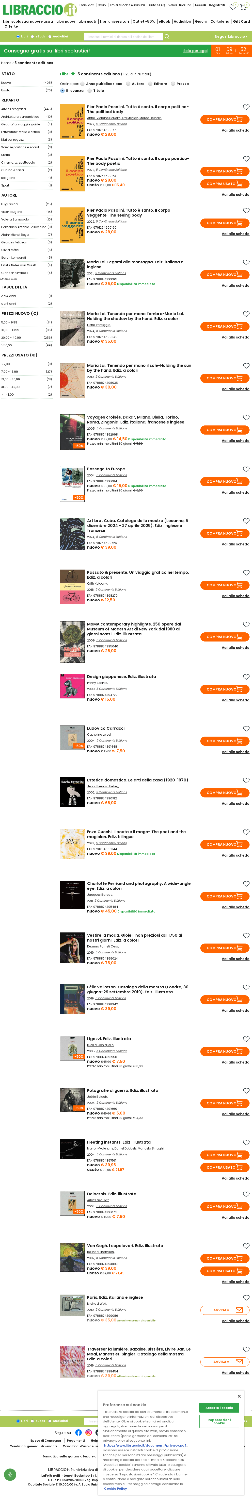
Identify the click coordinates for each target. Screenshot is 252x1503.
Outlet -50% (144, 21)
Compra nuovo (221, 119)
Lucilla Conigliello (100, 1045)
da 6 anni (26, 304)
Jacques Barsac (99, 895)
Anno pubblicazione (104, 83)
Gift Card (241, 21)
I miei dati (86, 5)
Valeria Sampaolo (26, 219)
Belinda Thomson (100, 1252)
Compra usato (221, 183)
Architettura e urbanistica (26, 117)
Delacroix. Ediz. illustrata (111, 1194)
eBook (164, 21)
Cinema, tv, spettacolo (26, 162)
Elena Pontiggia (98, 325)
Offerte (11, 26)
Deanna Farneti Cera (102, 946)
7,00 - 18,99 (26, 372)
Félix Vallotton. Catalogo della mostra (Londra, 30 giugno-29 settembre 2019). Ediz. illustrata (138, 989)
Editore (160, 83)
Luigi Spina (26, 204)
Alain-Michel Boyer (26, 235)
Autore (138, 83)
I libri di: (67, 74)
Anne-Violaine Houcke (103, 118)
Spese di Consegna (45, 1440)
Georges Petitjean (26, 242)
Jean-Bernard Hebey (102, 786)
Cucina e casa (26, 170)
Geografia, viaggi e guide (26, 124)
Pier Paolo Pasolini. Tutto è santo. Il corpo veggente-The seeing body (128, 212)
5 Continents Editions (111, 124)
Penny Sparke (97, 683)
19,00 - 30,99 (26, 379)
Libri (24, 36)
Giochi (201, 21)
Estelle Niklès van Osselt (26, 265)
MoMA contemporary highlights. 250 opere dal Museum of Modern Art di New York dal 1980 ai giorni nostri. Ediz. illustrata (134, 629)
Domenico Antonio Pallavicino (26, 227)
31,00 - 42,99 (26, 387)
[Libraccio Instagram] (88, 1435)
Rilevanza (75, 90)
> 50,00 (26, 345)
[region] (171, 1442)
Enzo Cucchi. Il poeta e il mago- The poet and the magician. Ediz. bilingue (136, 834)
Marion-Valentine (100, 1148)
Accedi (200, 5)
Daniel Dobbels (125, 1148)
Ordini (102, 5)
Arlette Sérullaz (98, 1200)
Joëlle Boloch (97, 1097)
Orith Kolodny (97, 583)
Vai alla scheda (236, 130)
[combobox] (123, 37)
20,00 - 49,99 (26, 338)
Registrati (217, 5)
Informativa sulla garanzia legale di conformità (78, 1456)
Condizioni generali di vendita (33, 1446)
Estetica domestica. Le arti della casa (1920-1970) (137, 780)
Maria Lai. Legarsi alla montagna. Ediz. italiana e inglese (135, 264)
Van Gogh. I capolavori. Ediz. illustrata (125, 1246)
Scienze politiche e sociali (26, 147)
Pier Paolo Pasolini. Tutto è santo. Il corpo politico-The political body (138, 109)
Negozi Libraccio (230, 36)
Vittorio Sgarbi (26, 212)
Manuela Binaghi (151, 1148)
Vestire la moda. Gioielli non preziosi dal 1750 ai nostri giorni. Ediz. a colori (134, 937)
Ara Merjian (130, 118)
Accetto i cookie (219, 1407)
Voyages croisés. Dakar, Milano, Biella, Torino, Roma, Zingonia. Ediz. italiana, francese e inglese (135, 419)
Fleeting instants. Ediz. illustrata (119, 1142)
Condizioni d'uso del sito (82, 1446)
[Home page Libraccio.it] (39, 15)
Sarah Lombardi (26, 257)
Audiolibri (182, 21)
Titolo (98, 90)
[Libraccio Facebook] (78, 1435)
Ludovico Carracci (106, 728)
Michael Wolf (96, 1303)
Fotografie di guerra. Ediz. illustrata (122, 1090)
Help (94, 1440)
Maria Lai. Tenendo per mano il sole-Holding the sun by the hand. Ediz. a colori (139, 368)
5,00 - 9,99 (26, 322)
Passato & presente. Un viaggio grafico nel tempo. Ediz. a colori (138, 575)
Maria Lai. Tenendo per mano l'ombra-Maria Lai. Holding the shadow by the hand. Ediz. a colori (135, 316)
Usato (26, 90)
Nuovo (26, 83)
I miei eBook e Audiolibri (127, 5)
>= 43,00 (26, 394)
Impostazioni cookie (219, 1421)
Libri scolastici (28, 21)
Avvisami (222, 1310)
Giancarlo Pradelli (26, 273)
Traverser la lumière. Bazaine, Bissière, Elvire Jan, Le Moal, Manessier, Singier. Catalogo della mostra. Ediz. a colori (139, 1354)
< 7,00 (26, 364)
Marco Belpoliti (150, 118)
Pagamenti (76, 1440)
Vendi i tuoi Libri (179, 5)
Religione (26, 178)
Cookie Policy (115, 1488)
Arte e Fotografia (26, 109)
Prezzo (183, 83)
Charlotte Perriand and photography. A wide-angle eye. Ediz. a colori (139, 886)
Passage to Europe (106, 469)
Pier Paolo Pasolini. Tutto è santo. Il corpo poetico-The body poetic (138, 161)
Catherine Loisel (99, 734)
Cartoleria (219, 21)
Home (6, 62)
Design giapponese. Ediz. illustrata (121, 676)
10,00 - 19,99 (26, 330)
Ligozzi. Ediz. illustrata (109, 1039)
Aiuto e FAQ (156, 5)
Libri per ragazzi (26, 139)
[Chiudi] (239, 1396)
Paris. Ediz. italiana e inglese (115, 1297)
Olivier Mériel (26, 250)
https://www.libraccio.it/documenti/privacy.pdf (145, 1445)
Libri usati (87, 21)
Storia (26, 155)
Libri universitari (114, 21)
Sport (26, 185)
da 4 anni (26, 296)
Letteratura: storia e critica (26, 132)
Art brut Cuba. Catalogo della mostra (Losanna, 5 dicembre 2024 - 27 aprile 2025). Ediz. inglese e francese (137, 525)
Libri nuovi (66, 21)
